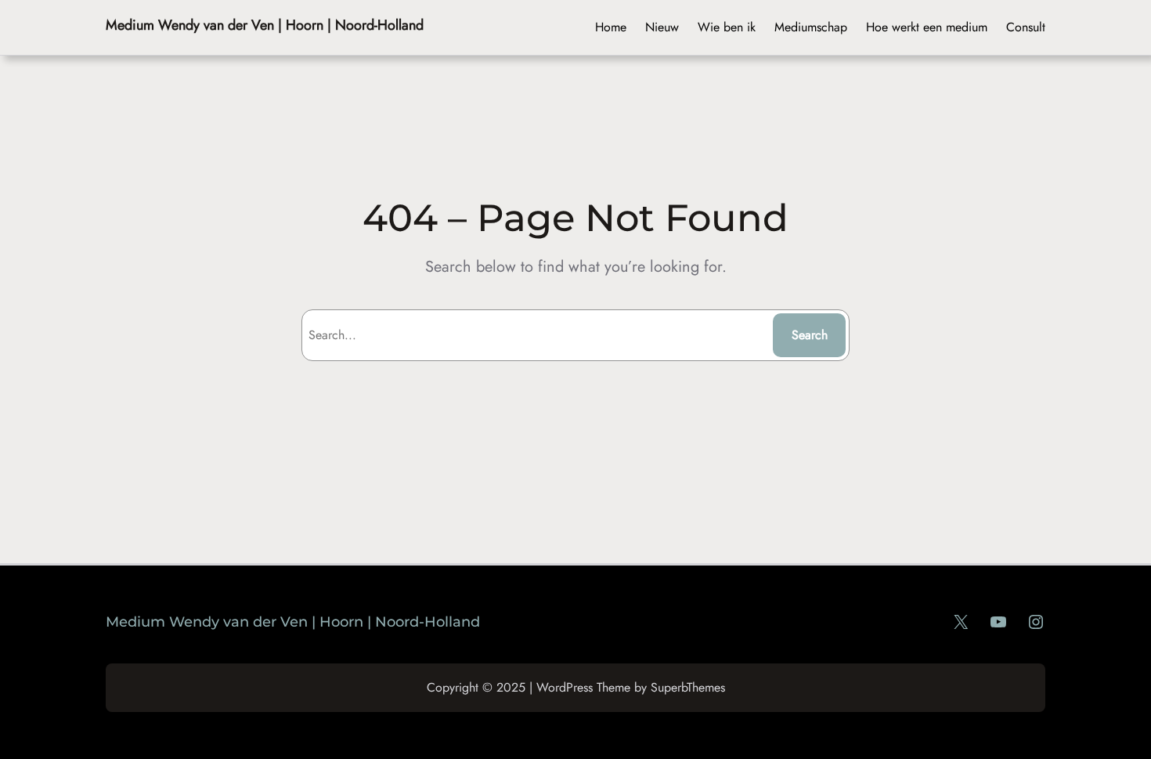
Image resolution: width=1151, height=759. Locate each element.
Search (810, 335)
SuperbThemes (688, 687)
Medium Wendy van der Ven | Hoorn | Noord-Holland (265, 25)
